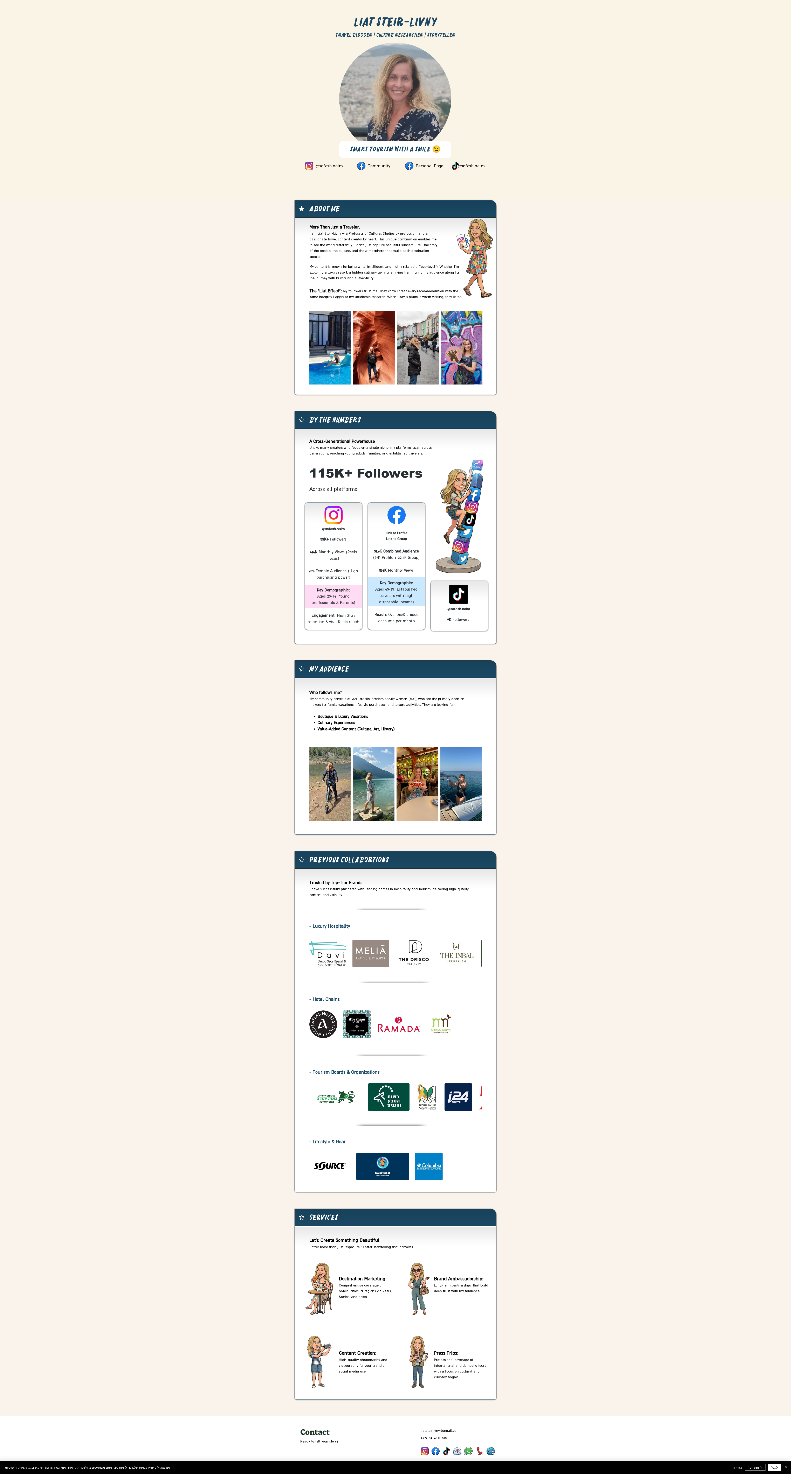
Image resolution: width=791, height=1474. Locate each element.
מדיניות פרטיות (14, 1467)
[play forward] (477, 953)
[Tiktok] (446, 1451)
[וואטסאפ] (468, 1451)
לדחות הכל (755, 1467)
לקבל (774, 1467)
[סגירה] (786, 1467)
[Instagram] (425, 1451)
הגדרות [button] (737, 1467)
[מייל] (457, 1451)
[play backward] (314, 953)
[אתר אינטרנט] (491, 1451)
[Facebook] (436, 1451)
